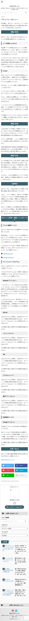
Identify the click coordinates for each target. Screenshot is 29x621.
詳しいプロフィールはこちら (14, 507)
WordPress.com (8, 253)
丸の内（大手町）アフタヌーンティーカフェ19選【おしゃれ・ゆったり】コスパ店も (20, 549)
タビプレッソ (14, 613)
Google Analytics (8, 257)
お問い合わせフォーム (7, 459)
